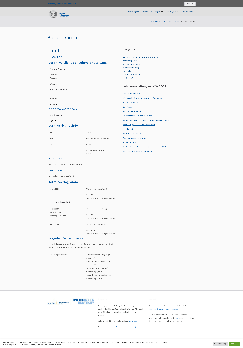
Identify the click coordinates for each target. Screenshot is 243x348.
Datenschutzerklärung (126, 327)
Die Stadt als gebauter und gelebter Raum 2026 (144, 147)
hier (177, 318)
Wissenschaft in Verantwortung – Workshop (142, 98)
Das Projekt (171, 12)
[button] (161, 11)
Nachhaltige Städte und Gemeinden (139, 124)
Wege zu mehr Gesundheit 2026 (137, 151)
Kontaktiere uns (189, 12)
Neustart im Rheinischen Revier (137, 116)
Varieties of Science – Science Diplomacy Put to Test (146, 120)
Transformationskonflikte (134, 138)
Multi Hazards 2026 (132, 133)
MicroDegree (133, 12)
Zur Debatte (128, 107)
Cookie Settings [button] (220, 344)
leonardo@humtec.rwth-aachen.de (62, 4)
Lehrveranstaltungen (151, 12)
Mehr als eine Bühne (132, 111)
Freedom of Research (132, 129)
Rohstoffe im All (130, 142)
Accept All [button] (234, 344)
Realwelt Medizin (130, 102)
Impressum (133, 321)
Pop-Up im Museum (131, 93)
